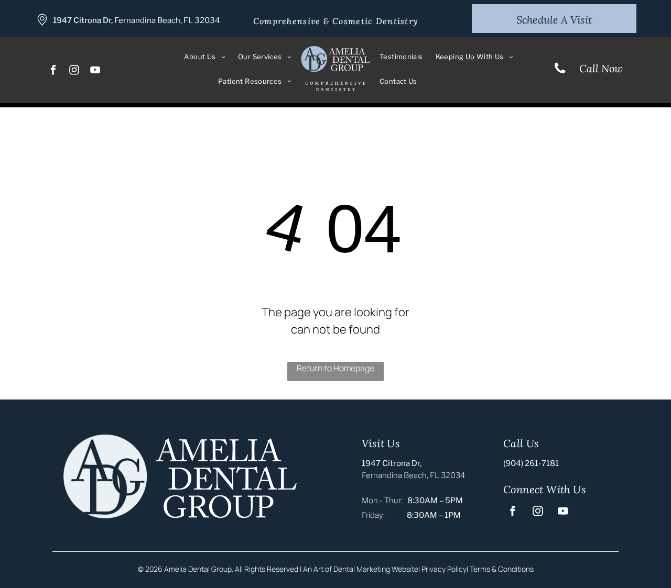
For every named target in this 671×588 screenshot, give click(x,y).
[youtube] (95, 71)
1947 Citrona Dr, (83, 20)
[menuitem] (204, 57)
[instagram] (74, 71)
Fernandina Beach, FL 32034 (167, 20)
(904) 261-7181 (531, 463)
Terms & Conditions (502, 569)
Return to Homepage (335, 368)
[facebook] (53, 71)
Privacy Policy (444, 569)
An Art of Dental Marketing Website (360, 569)
